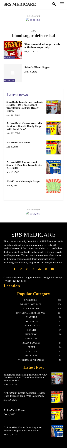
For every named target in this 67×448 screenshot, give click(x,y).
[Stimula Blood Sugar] (13, 73)
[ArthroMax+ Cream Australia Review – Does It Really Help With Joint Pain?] (53, 128)
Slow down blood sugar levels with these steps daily (42, 46)
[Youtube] (52, 269)
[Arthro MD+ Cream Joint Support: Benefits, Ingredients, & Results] (53, 167)
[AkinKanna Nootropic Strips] (53, 186)
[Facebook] (14, 269)
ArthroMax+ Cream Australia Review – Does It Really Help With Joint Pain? (24, 126)
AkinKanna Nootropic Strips (23, 181)
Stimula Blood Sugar (36, 67)
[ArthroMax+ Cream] (53, 147)
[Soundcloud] (40, 269)
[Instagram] (21, 269)
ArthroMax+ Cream (18, 142)
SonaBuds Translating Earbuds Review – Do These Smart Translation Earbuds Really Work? (24, 106)
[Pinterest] (33, 269)
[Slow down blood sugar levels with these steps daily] (13, 50)
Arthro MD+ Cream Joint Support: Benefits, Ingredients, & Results (24, 165)
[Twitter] (46, 269)
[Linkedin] (27, 269)
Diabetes (9, 57)
